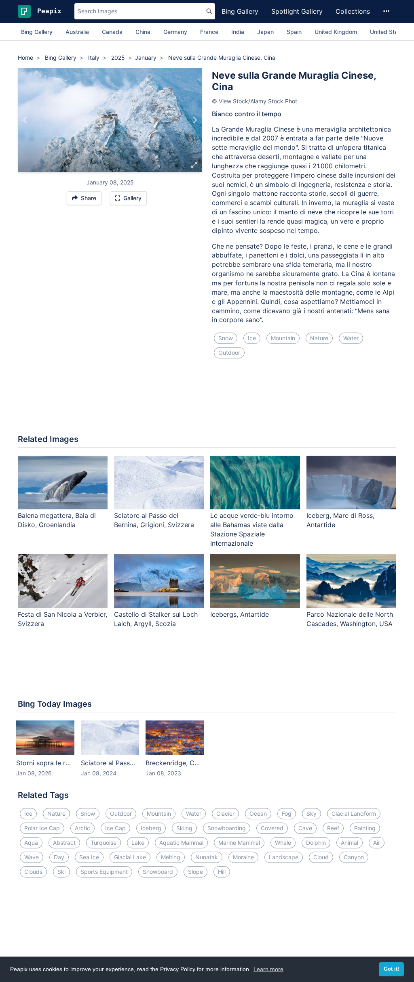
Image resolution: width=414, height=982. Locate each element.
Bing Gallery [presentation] (37, 31)
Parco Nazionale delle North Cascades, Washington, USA (349, 619)
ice (252, 338)
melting (170, 857)
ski (61, 871)
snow (225, 338)
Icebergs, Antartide (239, 614)
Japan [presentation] (265, 31)
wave (31, 857)
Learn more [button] (268, 969)
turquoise (103, 842)
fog (286, 813)
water (351, 338)
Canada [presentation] (112, 31)
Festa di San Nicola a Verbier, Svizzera (62, 619)
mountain (283, 338)
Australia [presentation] (77, 31)
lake (137, 842)
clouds (33, 871)
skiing (184, 828)
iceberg (151, 828)
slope (195, 871)
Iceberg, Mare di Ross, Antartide (340, 520)
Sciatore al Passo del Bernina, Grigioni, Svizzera (154, 520)
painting (365, 828)
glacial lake (130, 857)
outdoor (229, 352)
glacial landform (354, 813)
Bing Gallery (240, 11)
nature (319, 338)
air (376, 842)
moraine (243, 857)
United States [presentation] (388, 31)
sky (311, 813)
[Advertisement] (207, 401)
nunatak (206, 857)
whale (283, 842)
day (59, 857)
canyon (354, 857)
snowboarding (226, 828)
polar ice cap (42, 828)
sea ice (89, 857)
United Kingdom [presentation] (336, 31)
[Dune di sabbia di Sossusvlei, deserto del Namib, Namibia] (194, 119)
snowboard (158, 871)
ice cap (115, 828)
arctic (82, 828)
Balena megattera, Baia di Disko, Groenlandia (57, 520)
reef (333, 828)
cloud (321, 857)
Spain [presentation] (294, 31)
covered (272, 828)
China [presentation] (142, 31)
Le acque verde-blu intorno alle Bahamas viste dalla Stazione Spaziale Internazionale (252, 529)
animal (349, 842)
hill (222, 871)
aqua (31, 842)
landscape (283, 857)
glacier (225, 813)
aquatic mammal (181, 842)
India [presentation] (237, 31)
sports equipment (104, 871)
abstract (64, 842)
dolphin (316, 842)
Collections (353, 11)
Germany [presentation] (175, 31)
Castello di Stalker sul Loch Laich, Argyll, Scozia (156, 619)
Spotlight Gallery (297, 11)
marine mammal (239, 842)
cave (305, 828)
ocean (258, 813)
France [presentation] (209, 31)
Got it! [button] (391, 969)
